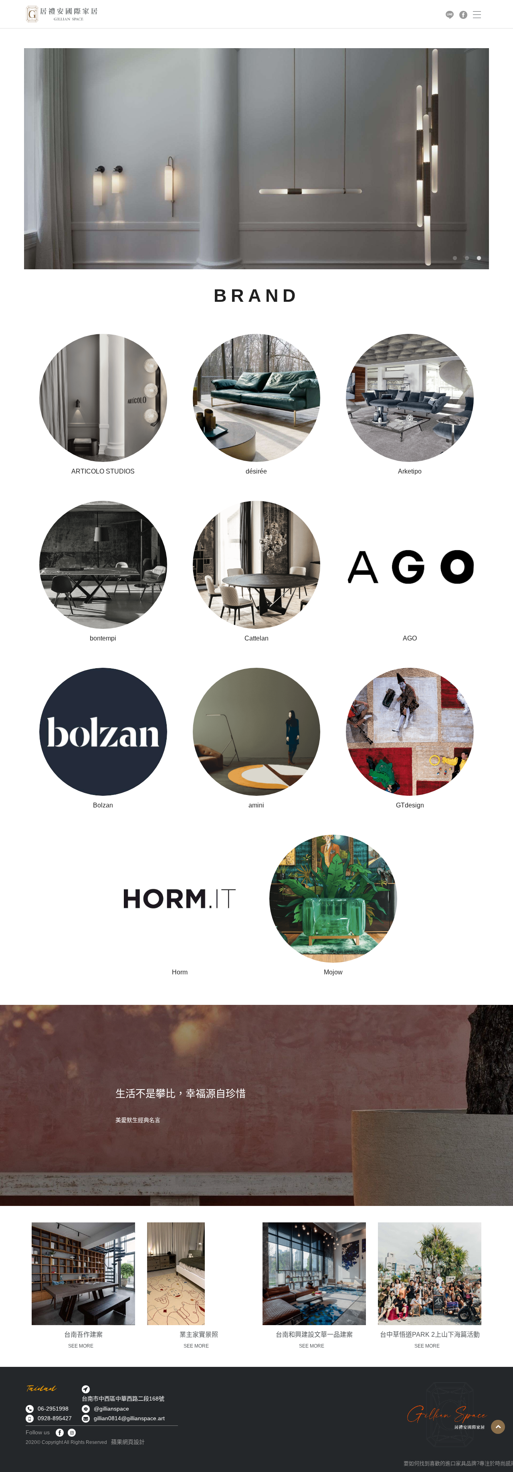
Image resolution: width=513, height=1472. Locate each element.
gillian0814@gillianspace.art (129, 1418)
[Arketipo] (410, 405)
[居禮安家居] (62, 14)
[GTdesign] (410, 739)
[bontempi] (103, 572)
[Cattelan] (257, 572)
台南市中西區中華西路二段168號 (123, 1398)
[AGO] (410, 572)
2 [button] (467, 258)
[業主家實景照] (176, 1273)
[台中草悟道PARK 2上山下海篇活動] (429, 1273)
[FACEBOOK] (463, 14)
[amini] (257, 739)
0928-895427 (55, 1418)
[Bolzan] (103, 739)
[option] (256, 158)
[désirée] (257, 405)
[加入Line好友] (450, 14)
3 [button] (479, 258)
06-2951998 (53, 1408)
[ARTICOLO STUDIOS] (103, 405)
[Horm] (180, 906)
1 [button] (455, 258)
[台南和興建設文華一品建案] (314, 1273)
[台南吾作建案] (83, 1273)
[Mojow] (333, 906)
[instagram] (72, 1432)
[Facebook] (60, 1432)
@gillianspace (111, 1408)
